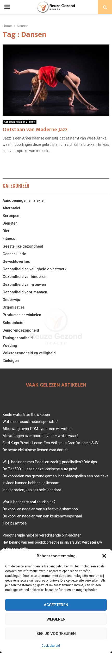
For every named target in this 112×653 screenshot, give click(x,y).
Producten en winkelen (22, 315)
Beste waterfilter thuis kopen (26, 414)
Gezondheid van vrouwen (24, 284)
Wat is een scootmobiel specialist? (31, 422)
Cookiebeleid (50, 646)
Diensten (10, 223)
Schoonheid (13, 323)
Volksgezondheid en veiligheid (29, 353)
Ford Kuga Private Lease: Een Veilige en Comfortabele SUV (50, 443)
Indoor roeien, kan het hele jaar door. (32, 490)
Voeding (10, 345)
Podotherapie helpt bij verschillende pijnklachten (42, 535)
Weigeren (56, 619)
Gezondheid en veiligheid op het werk (34, 269)
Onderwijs (11, 300)
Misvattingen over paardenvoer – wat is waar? (40, 436)
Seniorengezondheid (21, 330)
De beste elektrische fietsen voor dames (36, 450)
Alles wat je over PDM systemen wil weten (37, 429)
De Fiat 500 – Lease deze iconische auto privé (40, 469)
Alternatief (11, 208)
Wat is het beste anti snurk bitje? (29, 502)
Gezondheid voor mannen (25, 292)
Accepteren (56, 604)
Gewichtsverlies (16, 261)
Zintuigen (11, 361)
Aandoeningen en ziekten (19, 121)
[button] (104, 556)
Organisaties (14, 307)
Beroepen (11, 216)
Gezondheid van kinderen (24, 277)
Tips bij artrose (15, 523)
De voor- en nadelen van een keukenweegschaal (42, 516)
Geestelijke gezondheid (23, 246)
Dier (6, 231)
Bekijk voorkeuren (56, 633)
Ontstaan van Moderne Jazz (35, 129)
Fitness (9, 238)
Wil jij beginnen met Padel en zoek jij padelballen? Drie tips (50, 462)
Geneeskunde (14, 254)
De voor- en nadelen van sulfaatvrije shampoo (40, 509)
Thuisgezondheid (18, 338)
